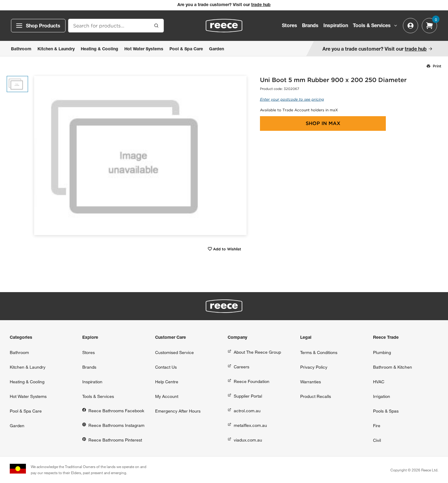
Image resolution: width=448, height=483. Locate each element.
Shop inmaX (323, 123)
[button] (240, 156)
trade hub (261, 5)
